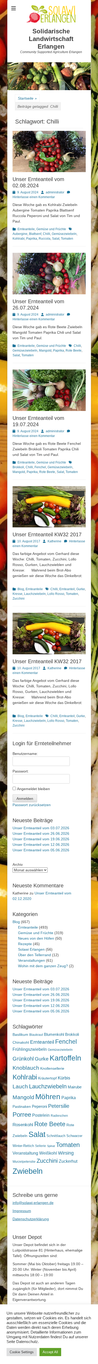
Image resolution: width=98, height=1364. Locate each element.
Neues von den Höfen (36, 938)
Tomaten (67, 238)
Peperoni (39, 1106)
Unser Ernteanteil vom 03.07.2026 (41, 828)
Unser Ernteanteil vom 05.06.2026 (41, 850)
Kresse (17, 594)
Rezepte (25, 944)
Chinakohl (21, 1042)
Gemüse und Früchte (51, 229)
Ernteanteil (67, 589)
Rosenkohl (23, 1124)
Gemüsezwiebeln (64, 234)
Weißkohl (48, 1153)
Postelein (41, 1115)
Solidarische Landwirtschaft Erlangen (51, 39)
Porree (22, 1114)
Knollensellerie (52, 1068)
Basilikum (20, 1034)
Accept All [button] (50, 1352)
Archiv (18, 864)
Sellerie (40, 1145)
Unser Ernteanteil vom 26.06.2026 (41, 833)
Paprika (31, 238)
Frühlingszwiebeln (30, 1049)
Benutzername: (25, 754)
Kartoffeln (65, 1058)
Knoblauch (26, 1068)
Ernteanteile (26, 229)
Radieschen (59, 1115)
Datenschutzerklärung (31, 1219)
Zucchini (19, 598)
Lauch (20, 1086)
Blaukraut (36, 1034)
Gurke (80, 589)
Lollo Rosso (55, 594)
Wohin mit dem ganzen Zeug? (43, 966)
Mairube (75, 1087)
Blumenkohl (54, 1034)
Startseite (27, 98)
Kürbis (64, 1077)
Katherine (54, 541)
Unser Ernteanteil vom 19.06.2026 (41, 839)
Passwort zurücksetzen (32, 805)
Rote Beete (74, 350)
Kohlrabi (19, 238)
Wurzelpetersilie (24, 1161)
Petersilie (58, 1106)
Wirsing (66, 1153)
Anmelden (24, 798)
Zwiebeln (28, 1171)
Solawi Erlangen (31, 949)
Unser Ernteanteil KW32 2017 (47, 534)
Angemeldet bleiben (33, 789)
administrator (55, 192)
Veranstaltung (25, 1153)
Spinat (51, 1145)
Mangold (45, 350)
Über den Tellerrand (34, 955)
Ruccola (44, 238)
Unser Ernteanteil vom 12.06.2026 (41, 844)
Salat (55, 238)
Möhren (47, 1096)
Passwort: (21, 771)
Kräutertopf (47, 1078)
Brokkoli (72, 1034)
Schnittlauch (56, 1136)
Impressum (22, 1211)
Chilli (46, 234)
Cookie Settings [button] (22, 1352)
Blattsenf (35, 234)
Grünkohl (23, 1059)
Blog (21, 589)
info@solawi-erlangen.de (33, 1203)
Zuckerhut (68, 1161)
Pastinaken (22, 1106)
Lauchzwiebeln (35, 594)
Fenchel (40, 467)
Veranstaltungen (31, 960)
